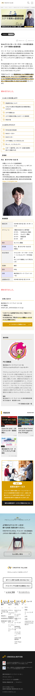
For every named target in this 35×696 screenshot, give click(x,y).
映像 (26, 610)
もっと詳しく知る (17, 554)
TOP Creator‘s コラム (17, 602)
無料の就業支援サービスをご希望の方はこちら (17, 503)
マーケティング (11, 625)
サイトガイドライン (24, 592)
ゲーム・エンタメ (29, 613)
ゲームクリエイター (17, 615)
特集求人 (4, 616)
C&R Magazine (17, 642)
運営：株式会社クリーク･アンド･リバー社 (12, 674)
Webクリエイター (17, 611)
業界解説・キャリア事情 (17, 628)
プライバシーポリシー (7, 677)
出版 (26, 619)
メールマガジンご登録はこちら (17, 324)
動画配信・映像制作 (11, 617)
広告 (26, 616)
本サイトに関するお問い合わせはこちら (17, 580)
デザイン (10, 610)
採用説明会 (4, 618)
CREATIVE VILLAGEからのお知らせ (29, 622)
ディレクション (11, 629)
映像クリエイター (17, 619)
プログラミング (11, 613)
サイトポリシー (19, 682)
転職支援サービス (4, 621)
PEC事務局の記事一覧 (25, 404)
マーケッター (17, 623)
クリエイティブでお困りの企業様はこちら (17, 586)
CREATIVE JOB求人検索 (4, 611)
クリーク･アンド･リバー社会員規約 (11, 679)
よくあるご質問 (10, 592)
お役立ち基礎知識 (17, 638)
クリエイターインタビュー (17, 633)
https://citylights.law (10, 181)
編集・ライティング (11, 621)
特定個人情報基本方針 (8, 682)
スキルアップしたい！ (11, 602)
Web (26, 607)
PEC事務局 (7, 362)
